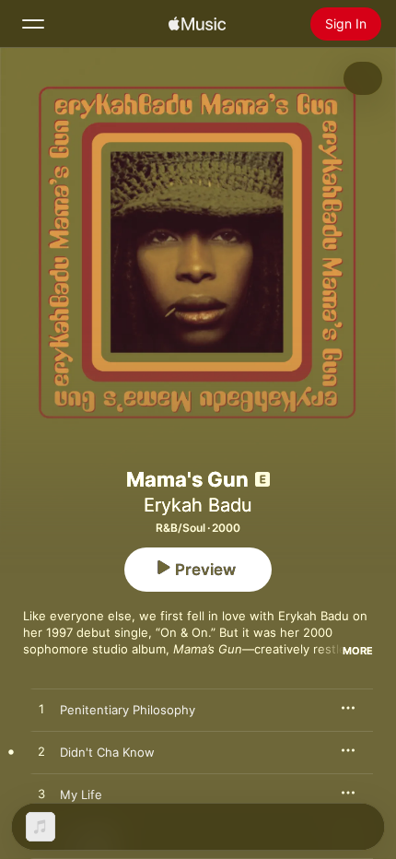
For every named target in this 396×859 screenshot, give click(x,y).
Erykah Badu (198, 505)
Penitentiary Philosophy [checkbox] (127, 709)
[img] (197, 24)
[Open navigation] (33, 24)
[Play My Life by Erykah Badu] (41, 794)
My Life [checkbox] (81, 794)
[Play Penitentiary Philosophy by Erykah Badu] (41, 709)
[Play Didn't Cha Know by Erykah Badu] (41, 752)
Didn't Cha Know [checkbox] (107, 752)
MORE (358, 650)
